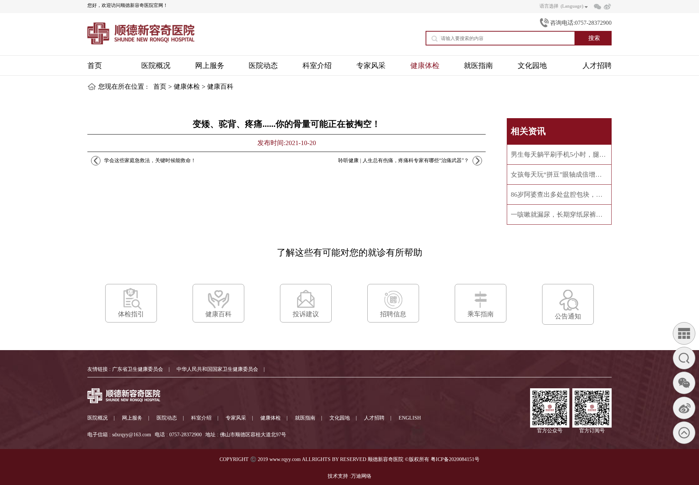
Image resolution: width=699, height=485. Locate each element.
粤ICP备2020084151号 (455, 459)
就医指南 (305, 418)
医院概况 (97, 418)
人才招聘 (374, 418)
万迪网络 (361, 476)
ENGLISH (410, 418)
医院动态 (167, 418)
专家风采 (236, 418)
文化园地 (339, 418)
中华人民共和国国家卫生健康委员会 (217, 369)
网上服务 (132, 418)
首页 (159, 86)
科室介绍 (201, 418)
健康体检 (187, 86)
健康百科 (220, 86)
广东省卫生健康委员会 (137, 369)
